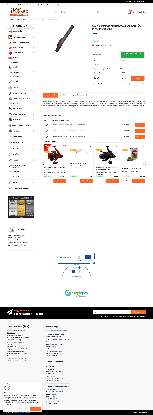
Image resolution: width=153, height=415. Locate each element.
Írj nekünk (53, 346)
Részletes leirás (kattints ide (16, 331)
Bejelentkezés (131, 1)
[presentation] (43, 164)
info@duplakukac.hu (19, 245)
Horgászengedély (61, 5)
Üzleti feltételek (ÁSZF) (35, 5)
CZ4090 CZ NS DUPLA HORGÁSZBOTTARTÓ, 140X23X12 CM (69, 131)
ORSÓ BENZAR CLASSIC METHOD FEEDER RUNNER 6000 (107, 169)
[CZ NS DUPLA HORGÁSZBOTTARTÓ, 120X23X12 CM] (64, 38)
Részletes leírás (50, 95)
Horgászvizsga (49, 5)
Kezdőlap (11, 19)
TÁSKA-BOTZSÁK (21, 19)
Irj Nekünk (17, 356)
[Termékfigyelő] (132, 84)
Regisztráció (142, 1)
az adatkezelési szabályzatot (119, 316)
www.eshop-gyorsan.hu (21, 412)
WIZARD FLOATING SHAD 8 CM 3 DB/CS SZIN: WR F (80, 165)
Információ (13, 5)
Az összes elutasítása (21, 409)
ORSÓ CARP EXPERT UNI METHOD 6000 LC (54, 169)
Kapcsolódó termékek (81, 95)
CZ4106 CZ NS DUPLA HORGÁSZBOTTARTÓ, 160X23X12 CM (69, 137)
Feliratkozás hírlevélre (29, 313)
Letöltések (63, 95)
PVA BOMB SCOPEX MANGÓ (131, 169)
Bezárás (36, 409)
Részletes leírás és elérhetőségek (56, 331)
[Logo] (19, 12)
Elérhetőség (22, 5)
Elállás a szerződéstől (140, 412)
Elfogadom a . (124, 316)
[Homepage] (7, 5)
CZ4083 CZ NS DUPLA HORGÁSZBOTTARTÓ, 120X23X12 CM (69, 125)
